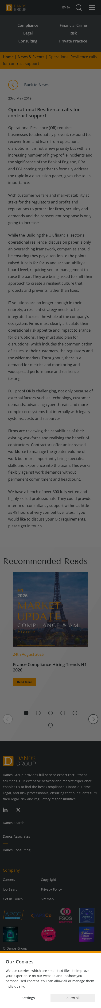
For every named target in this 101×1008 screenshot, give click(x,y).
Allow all (73, 998)
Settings (28, 998)
